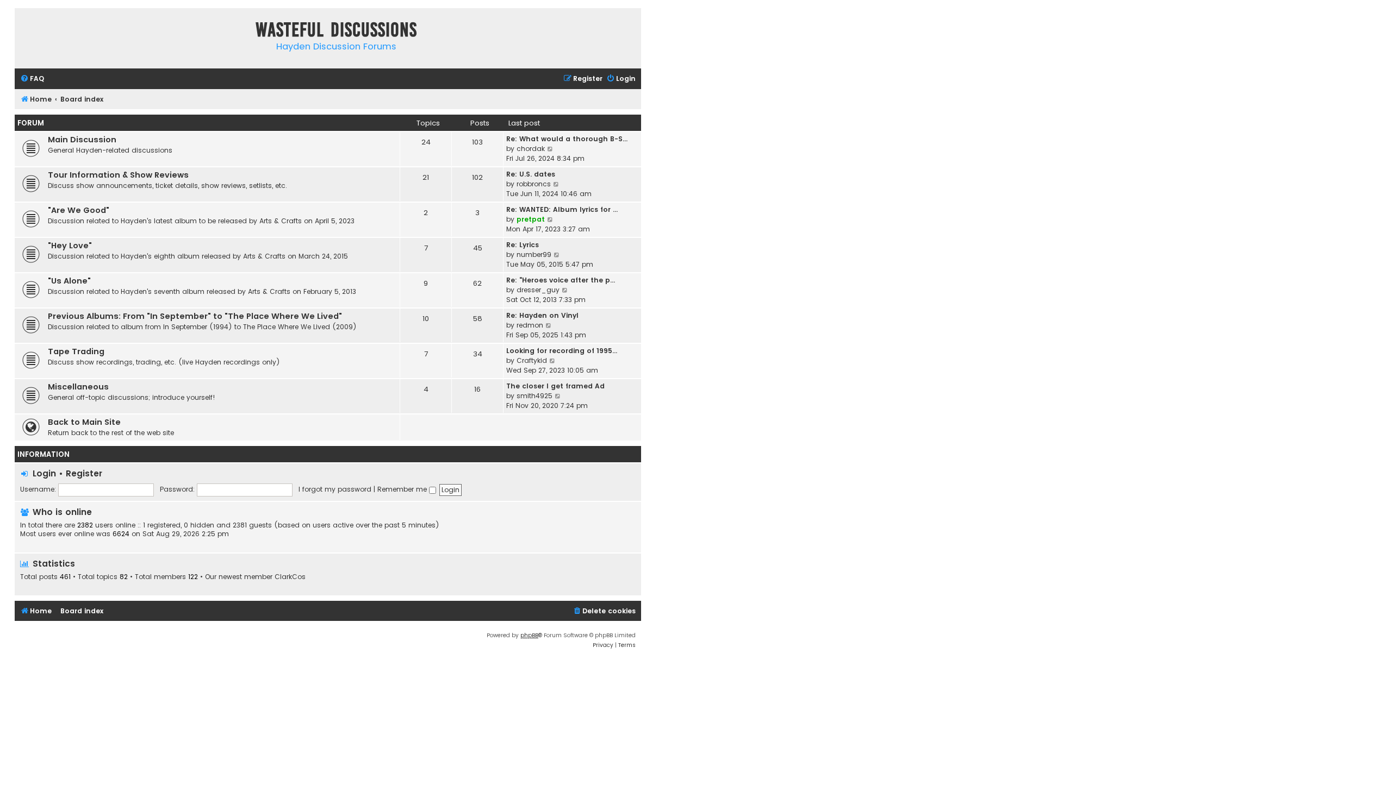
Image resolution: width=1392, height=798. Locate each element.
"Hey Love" (70, 245)
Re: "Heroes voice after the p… (560, 280)
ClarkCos (290, 577)
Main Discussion (82, 139)
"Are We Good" (78, 210)
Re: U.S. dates (530, 174)
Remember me (403, 489)
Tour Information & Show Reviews (118, 174)
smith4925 (534, 395)
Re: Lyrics (522, 244)
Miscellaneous (78, 386)
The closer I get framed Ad (555, 386)
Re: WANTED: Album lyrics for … (562, 209)
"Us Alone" (69, 280)
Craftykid (532, 360)
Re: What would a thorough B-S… (566, 138)
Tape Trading (76, 351)
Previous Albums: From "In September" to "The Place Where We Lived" (195, 316)
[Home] (25, 32)
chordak (531, 148)
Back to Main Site (84, 422)
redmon (530, 325)
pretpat (531, 219)
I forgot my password (335, 489)
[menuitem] (32, 79)
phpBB (529, 635)
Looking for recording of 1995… (561, 350)
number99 (534, 254)
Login (44, 473)
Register (84, 473)
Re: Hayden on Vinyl (542, 315)
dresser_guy (538, 289)
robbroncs (534, 183)
